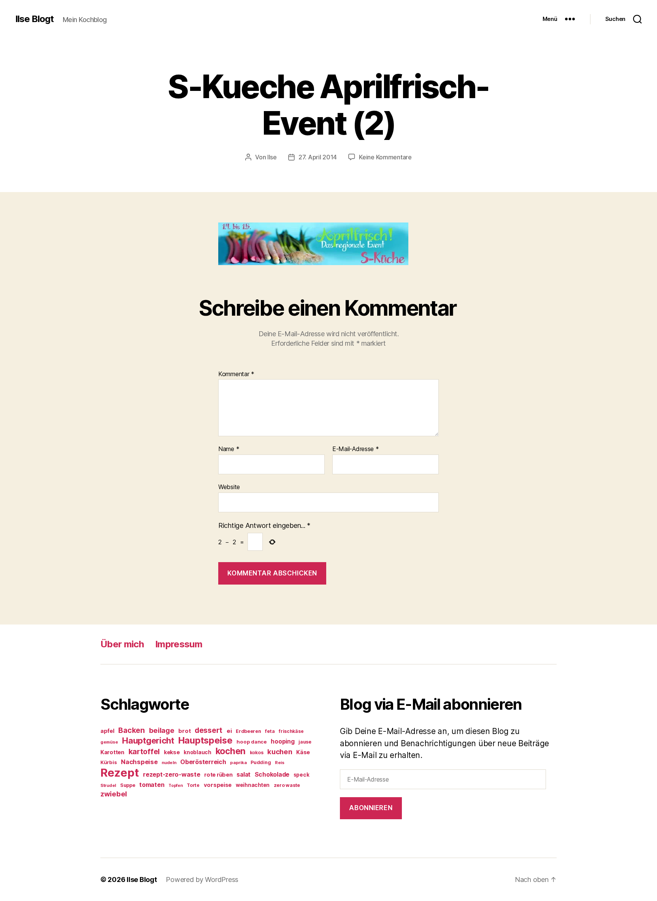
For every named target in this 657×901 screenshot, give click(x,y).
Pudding (261, 762)
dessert (208, 730)
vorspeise (218, 785)
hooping (282, 741)
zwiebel (113, 794)
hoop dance (251, 742)
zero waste (287, 785)
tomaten (151, 784)
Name (228, 449)
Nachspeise (139, 762)
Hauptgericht (148, 740)
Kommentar (236, 374)
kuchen (279, 751)
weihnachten (253, 785)
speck (301, 775)
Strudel (108, 785)
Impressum (178, 644)
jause (304, 742)
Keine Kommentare (385, 157)
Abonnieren (370, 808)
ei (229, 730)
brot (184, 731)
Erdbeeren (248, 731)
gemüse (109, 742)
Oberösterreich (203, 762)
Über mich (122, 644)
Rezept (119, 772)
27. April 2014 (317, 157)
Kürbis (108, 762)
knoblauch (197, 752)
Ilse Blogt (34, 19)
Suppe (127, 785)
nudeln (169, 762)
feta (270, 731)
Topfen (175, 785)
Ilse (272, 157)
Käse (303, 752)
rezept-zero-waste (171, 774)
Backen (131, 730)
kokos (256, 752)
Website (229, 486)
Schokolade (272, 774)
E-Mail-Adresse (355, 449)
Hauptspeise (205, 740)
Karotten (112, 752)
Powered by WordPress (202, 880)
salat (243, 774)
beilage (162, 730)
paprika (238, 762)
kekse (172, 752)
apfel (107, 731)
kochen (231, 751)
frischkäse (291, 731)
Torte (193, 785)
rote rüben (218, 774)
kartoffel (144, 751)
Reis (279, 762)
